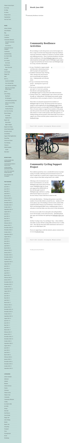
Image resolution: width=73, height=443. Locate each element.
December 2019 (7, 361)
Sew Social (7, 62)
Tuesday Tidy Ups (9, 108)
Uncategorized (7, 433)
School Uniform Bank (8, 129)
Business (6, 383)
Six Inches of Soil (8, 131)
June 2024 (6, 241)
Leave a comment (57, 126)
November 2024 (7, 229)
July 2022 (6, 293)
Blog (5, 32)
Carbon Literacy (7, 385)
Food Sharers (7, 65)
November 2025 (7, 204)
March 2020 (6, 354)
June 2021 (6, 323)
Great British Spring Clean (11, 100)
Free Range (7, 115)
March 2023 (6, 275)
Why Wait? (6, 151)
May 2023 (6, 270)
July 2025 (6, 214)
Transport (6, 429)
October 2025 (7, 207)
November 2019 (7, 363)
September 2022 (7, 289)
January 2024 (7, 252)
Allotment (6, 379)
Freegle (6, 69)
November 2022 (7, 284)
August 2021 (7, 318)
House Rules (8, 122)
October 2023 (7, 259)
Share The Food (8, 67)
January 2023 (7, 279)
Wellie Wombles (7, 147)
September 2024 (7, 234)
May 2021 (6, 325)
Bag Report (7, 96)
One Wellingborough (49, 58)
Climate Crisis (7, 394)
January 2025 (7, 225)
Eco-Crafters (7, 60)
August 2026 (7, 184)
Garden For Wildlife (9, 81)
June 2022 (6, 295)
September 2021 (7, 316)
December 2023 (7, 254)
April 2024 (6, 245)
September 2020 (7, 343)
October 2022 (7, 286)
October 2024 (7, 232)
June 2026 (6, 189)
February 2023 (7, 277)
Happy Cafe (6, 74)
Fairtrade (6, 410)
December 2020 (7, 336)
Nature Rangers (7, 113)
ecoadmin (41, 126)
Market (5, 422)
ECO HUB (6, 58)
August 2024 (7, 236)
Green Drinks (7, 72)
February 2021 (7, 332)
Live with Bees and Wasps (10, 85)
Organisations (7, 17)
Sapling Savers (8, 117)
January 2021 (7, 334)
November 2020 (7, 338)
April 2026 (6, 193)
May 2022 (6, 298)
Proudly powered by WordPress (37, 249)
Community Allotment (9, 39)
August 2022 (7, 291)
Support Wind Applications (10, 136)
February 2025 (7, 223)
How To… (6, 78)
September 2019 (7, 368)
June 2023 (6, 268)
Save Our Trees (7, 19)
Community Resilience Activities (42, 44)
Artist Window (7, 30)
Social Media (7, 133)
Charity (6, 388)
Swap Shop (6, 138)
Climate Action (7, 392)
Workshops (6, 438)
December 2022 (7, 282)
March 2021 (6, 329)
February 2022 (7, 304)
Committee (6, 37)
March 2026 (6, 195)
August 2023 (7, 264)
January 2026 (7, 200)
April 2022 (6, 300)
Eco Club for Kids (8, 56)
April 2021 (6, 327)
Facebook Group (34, 118)
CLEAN (6, 149)
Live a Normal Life (9, 83)
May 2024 (6, 243)
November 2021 (7, 311)
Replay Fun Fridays (8, 126)
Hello (5, 76)
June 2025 (6, 216)
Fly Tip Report (8, 98)
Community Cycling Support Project (46, 165)
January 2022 (7, 307)
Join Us (5, 91)
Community (6, 397)
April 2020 (6, 352)
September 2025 (7, 209)
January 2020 (7, 359)
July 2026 (6, 186)
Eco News (6, 12)
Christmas (6, 390)
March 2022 (6, 302)
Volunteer (6, 145)
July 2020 (6, 348)
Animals (6, 381)
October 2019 (7, 366)
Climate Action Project (9, 5)
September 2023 (7, 261)
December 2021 (7, 309)
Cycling (5, 401)
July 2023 (6, 266)
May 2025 (6, 218)
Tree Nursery (8, 45)
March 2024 (6, 248)
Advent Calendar (8, 28)
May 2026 (6, 191)
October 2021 (7, 313)
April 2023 (6, 273)
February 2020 (7, 357)
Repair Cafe (6, 424)
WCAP (5, 435)
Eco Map (6, 10)
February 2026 (7, 198)
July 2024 (6, 239)
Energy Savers (7, 14)
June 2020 (6, 350)
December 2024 (7, 227)
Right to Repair (8, 124)
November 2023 (7, 257)
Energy (5, 408)
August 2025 (7, 211)
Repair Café (6, 120)
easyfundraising (7, 53)
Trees (5, 431)
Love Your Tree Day (8, 111)
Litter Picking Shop (9, 106)
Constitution (7, 51)
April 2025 (6, 220)
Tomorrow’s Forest (8, 140)
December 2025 (7, 202)
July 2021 (6, 320)
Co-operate (6, 35)
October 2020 (7, 341)
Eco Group (6, 7)
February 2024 (7, 250)
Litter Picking (7, 93)
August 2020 (7, 345)
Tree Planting (7, 142)
